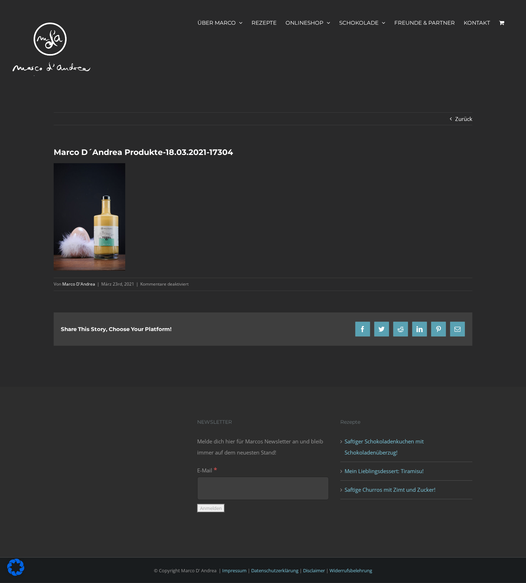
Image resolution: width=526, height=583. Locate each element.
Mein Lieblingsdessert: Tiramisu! (384, 471)
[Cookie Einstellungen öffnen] (15, 573)
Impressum (234, 570)
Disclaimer (314, 570)
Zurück (463, 118)
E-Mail (207, 470)
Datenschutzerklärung (274, 570)
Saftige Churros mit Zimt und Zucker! (390, 489)
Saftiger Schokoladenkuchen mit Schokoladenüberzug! (384, 447)
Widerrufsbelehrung (351, 570)
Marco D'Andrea (78, 284)
